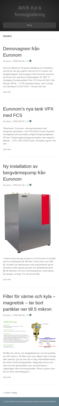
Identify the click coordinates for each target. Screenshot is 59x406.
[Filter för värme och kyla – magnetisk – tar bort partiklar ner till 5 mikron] (29, 334)
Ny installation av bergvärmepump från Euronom (24, 173)
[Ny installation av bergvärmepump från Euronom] (27, 221)
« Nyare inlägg (10, 392)
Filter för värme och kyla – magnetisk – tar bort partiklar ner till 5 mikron (29, 303)
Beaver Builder (50, 402)
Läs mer (7, 92)
